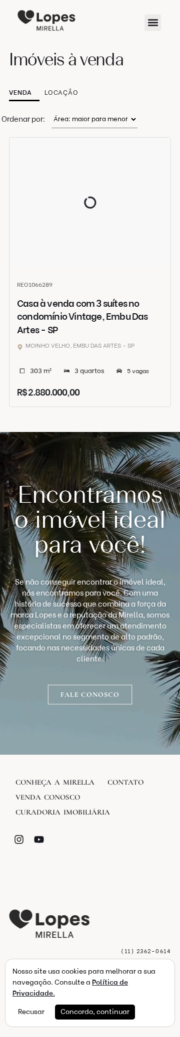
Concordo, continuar (95, 1012)
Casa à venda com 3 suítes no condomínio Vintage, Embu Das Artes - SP (82, 317)
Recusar (31, 1012)
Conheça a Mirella (55, 782)
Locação (61, 92)
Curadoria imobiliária (63, 812)
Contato (126, 782)
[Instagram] (19, 839)
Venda (20, 92)
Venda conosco (48, 797)
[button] (152, 22)
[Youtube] (39, 839)
